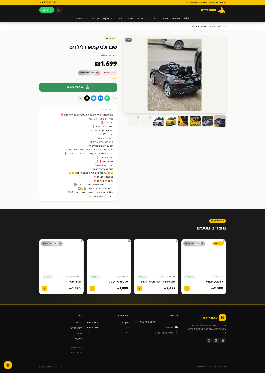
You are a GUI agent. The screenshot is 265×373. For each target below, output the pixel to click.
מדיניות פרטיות (76, 352)
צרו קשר (78, 338)
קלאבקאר (107, 18)
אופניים (165, 18)
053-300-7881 (49, 2)
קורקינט (119, 18)
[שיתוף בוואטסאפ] (107, 98)
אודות (79, 333)
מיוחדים (130, 18)
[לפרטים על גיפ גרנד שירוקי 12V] (92, 288)
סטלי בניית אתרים (46, 366)
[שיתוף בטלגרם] (93, 98)
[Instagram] (223, 340)
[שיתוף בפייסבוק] (100, 98)
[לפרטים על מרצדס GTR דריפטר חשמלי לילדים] (139, 288)
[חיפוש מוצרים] (58, 10)
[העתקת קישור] (80, 98)
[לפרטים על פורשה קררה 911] (187, 288)
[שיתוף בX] (87, 98)
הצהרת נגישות (76, 348)
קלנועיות (94, 18)
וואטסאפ (172, 327)
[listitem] (220, 121)
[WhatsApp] (209, 340)
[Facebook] (216, 340)
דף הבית (78, 322)
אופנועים (176, 18)
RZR (186, 18)
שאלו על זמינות (75, 87)
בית (224, 26)
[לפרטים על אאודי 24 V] (44, 288)
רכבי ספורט (81, 18)
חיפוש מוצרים (76, 328)
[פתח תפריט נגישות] (8, 365)
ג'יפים (155, 18)
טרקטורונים (143, 18)
